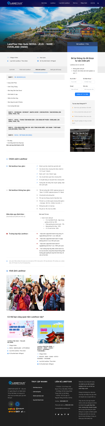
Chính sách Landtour (25, 69)
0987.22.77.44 (80, 144)
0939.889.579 (64, 401)
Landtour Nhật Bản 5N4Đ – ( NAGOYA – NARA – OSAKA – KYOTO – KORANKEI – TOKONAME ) (45, 349)
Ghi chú (85, 86)
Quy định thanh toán (38, 400)
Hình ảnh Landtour (41, 69)
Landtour (53, 3)
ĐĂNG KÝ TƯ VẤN (82, 94)
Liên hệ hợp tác (37, 391)
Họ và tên (73, 78)
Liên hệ (93, 3)
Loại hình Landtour (64, 3)
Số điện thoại (87, 78)
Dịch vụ (75, 3)
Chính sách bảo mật (38, 395)
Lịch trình (12, 69)
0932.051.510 (69, 405)
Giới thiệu (44, 3)
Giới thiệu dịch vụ (37, 387)
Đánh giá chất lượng (55, 69)
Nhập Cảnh (84, 3)
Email (71, 86)
